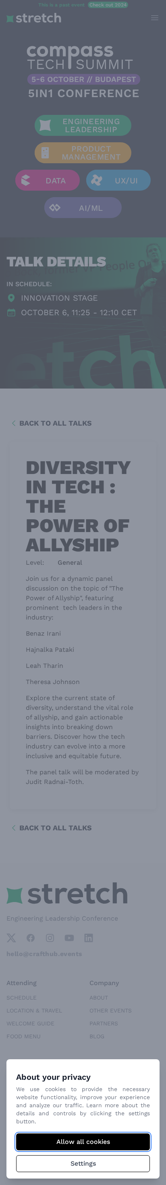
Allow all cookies (83, 1142)
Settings (83, 1163)
